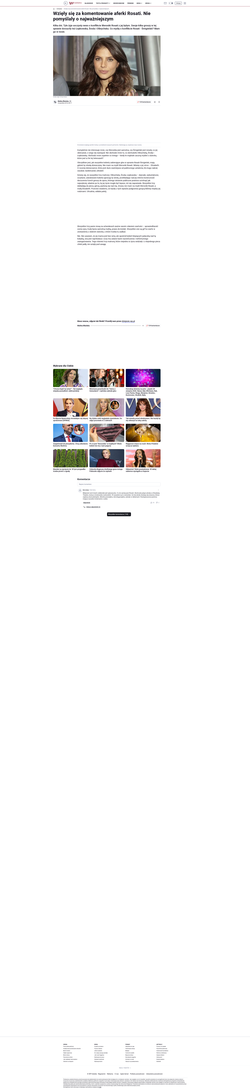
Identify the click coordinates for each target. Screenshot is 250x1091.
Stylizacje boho (98, 1061)
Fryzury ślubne (98, 1048)
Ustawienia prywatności (154, 1074)
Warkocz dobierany (161, 1053)
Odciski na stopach (68, 1061)
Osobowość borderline (162, 1050)
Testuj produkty (102, 3)
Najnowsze (89, 3)
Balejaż (127, 1050)
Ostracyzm (159, 1057)
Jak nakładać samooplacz (70, 1059)
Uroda (147, 3)
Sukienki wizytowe (99, 1059)
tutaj (100, 1087)
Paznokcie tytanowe (161, 1048)
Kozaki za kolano (98, 1046)
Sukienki (158, 1061)
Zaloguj (178, 3)
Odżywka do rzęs (129, 1046)
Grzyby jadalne (160, 1059)
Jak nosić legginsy (99, 1055)
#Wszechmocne (118, 3)
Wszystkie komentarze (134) (118, 514)
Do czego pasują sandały (101, 1053)
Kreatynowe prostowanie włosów (72, 1048)
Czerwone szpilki (129, 1053)
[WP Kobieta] (77, 3)
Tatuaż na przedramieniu (132, 1061)
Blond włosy (66, 1055)
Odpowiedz (86, 502)
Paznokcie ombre (67, 1057)
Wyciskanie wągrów (130, 1057)
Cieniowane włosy (130, 1048)
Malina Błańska (63, 101)
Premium (130, 3)
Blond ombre (66, 1050)
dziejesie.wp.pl (128, 321)
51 (153, 502)
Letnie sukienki (98, 1050)
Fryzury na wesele (161, 1046)
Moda (139, 3)
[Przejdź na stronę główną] (66, 5)
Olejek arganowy (67, 1053)
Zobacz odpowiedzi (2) (93, 507)
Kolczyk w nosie (129, 1059)
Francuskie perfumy (68, 1046)
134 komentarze (145, 102)
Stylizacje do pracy (99, 1057)
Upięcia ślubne (160, 1055)
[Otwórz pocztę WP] (165, 3)
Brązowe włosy (129, 1055)
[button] (170, 3)
